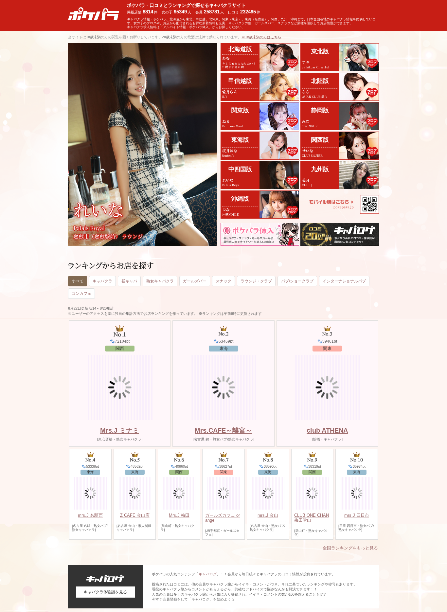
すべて (77, 281)
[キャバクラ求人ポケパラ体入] (260, 234)
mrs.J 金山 (268, 515)
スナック (223, 281)
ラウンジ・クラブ (256, 281)
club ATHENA (327, 430)
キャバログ (208, 574)
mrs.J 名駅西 (90, 515)
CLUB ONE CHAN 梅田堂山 (311, 518)
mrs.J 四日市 (356, 515)
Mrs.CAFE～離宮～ (223, 430)
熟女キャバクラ (160, 281)
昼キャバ (129, 281)
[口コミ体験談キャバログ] (339, 234)
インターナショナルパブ (344, 281)
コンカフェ (81, 293)
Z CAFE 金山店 (135, 515)
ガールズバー (194, 281)
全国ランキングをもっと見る (350, 548)
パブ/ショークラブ (297, 281)
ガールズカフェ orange (222, 518)
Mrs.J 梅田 (179, 515)
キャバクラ (102, 281)
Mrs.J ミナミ (119, 430)
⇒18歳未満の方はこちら (261, 37)
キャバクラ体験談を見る (105, 592)
